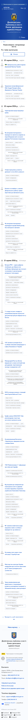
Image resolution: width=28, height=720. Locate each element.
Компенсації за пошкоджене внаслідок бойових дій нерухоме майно (15, 383)
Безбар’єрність (9, 142)
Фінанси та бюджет (11, 608)
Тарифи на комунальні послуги (14, 476)
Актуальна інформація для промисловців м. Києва (15, 277)
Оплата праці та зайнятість (13, 122)
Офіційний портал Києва (8, 683)
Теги (4, 41)
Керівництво (9, 93)
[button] (14, 54)
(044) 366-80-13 (12, 699)
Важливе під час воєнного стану (14, 70)
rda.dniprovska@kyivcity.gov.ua (15, 678)
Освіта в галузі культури (12, 295)
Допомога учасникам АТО (12, 150)
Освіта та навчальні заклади (13, 209)
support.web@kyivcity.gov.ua (14, 696)
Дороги (16, 326)
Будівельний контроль (11, 323)
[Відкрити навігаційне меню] (25, 8)
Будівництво (9, 326)
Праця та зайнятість (11, 124)
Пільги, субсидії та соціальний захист (15, 161)
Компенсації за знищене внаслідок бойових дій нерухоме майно (15, 379)
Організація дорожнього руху (13, 334)
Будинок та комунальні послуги (14, 470)
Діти (7, 201)
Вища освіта (18, 142)
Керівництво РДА (18, 93)
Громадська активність (12, 574)
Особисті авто (9, 158)
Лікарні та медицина (11, 178)
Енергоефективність (11, 203)
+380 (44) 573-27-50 (13, 675)
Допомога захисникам (12, 147)
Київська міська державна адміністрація (12, 688)
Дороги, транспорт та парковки (14, 328)
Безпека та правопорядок (12, 116)
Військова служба (10, 145)
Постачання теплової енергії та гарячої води (15, 213)
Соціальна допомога (11, 180)
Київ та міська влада (19, 426)
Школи (13, 215)
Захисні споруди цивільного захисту (15, 207)
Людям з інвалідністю (11, 292)
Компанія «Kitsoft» (10, 703)
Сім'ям (7, 215)
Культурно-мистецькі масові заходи (15, 98)
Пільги (17, 158)
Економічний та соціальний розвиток (15, 119)
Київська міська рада (7, 686)
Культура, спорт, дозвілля (12, 75)
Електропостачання (15, 201)
